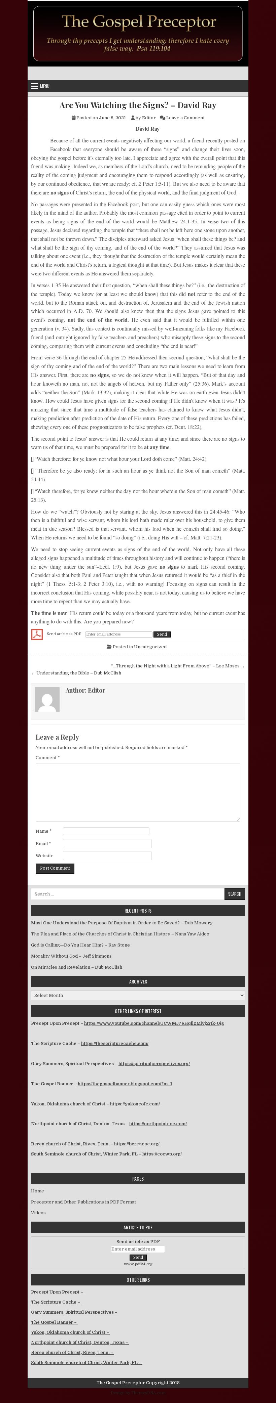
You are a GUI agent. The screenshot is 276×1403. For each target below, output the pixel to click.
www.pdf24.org (138, 1264)
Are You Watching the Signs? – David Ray (138, 105)
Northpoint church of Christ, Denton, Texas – (80, 1342)
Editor (149, 117)
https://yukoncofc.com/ (135, 1103)
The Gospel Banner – (54, 1322)
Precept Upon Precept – (57, 1292)
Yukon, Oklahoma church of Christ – (70, 1332)
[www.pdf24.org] (37, 634)
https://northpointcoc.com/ (158, 1123)
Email (43, 843)
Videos (38, 1212)
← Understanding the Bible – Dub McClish (76, 672)
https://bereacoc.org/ (137, 1143)
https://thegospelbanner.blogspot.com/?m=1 (125, 1083)
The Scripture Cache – (56, 1302)
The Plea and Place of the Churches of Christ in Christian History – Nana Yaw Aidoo (120, 933)
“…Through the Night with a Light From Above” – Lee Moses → (178, 665)
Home (37, 1190)
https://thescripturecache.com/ (114, 1043)
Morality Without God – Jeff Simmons (71, 956)
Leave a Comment (185, 117)
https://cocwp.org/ (162, 1153)
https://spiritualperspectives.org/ (154, 1063)
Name (44, 831)
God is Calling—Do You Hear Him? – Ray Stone (80, 945)
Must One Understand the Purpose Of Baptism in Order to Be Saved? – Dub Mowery (122, 922)
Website (45, 855)
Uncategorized (150, 646)
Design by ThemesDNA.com (138, 1393)
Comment (48, 757)
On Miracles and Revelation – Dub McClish (76, 967)
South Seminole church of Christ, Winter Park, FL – (86, 1362)
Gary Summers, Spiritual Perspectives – (74, 1312)
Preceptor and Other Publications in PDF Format (83, 1201)
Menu (44, 86)
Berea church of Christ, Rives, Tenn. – (72, 1352)
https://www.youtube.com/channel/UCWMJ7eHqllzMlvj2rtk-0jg (154, 1023)
